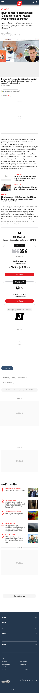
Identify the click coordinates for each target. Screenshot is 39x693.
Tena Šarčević (7, 33)
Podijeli (5, 95)
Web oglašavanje (6, 667)
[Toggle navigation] (2, 2)
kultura (4, 639)
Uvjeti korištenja (23, 661)
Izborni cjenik (23, 664)
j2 (2, 628)
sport (4, 622)
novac (4, 633)
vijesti (4, 617)
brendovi (5, 649)
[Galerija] (19, 50)
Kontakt (4, 669)
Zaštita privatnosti (6, 664)
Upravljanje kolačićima (25, 669)
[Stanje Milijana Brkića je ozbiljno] (33, 492)
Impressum (4, 661)
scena (4, 644)
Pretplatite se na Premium (28, 680)
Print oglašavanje (23, 667)
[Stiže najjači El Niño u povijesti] (33, 515)
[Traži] (36, 2)
